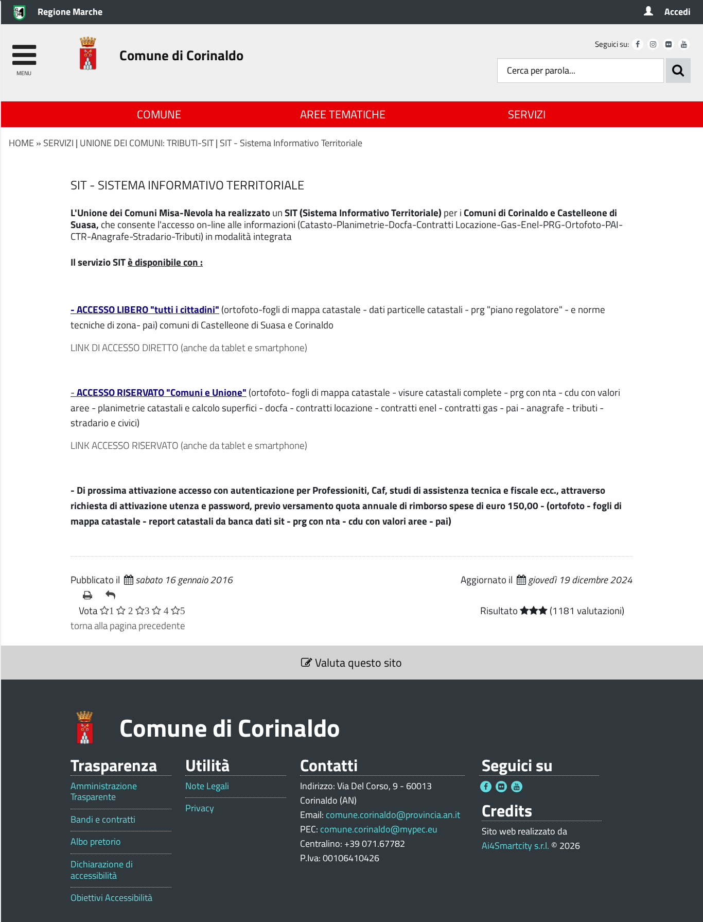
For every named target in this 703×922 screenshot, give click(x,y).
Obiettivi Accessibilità (111, 897)
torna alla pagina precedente (128, 625)
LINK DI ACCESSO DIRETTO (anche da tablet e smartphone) (189, 347)
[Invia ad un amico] (112, 595)
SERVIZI (527, 114)
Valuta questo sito (357, 662)
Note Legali (207, 786)
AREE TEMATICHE (342, 114)
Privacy (199, 808)
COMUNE (159, 114)
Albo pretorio (96, 841)
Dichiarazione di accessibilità (102, 870)
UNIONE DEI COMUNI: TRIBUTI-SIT (147, 143)
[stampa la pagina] (90, 595)
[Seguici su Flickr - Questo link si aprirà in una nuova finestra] (668, 44)
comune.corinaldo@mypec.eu (378, 829)
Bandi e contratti (103, 819)
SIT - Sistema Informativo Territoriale (291, 143)
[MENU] (24, 50)
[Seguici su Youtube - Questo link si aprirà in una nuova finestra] (684, 44)
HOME (21, 143)
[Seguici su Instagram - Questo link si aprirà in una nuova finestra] (653, 44)
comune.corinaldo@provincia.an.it (393, 815)
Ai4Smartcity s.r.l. (515, 846)
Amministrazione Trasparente (104, 791)
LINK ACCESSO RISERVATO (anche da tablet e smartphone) (189, 445)
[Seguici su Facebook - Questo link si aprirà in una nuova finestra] (637, 44)
